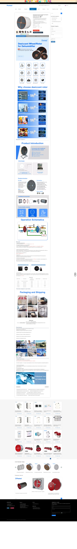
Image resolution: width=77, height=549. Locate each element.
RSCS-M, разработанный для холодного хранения (38, 439)
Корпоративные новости (36, 507)
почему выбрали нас (35, 503)
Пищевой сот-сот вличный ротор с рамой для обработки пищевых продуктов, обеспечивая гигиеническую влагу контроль (38, 411)
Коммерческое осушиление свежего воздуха (57, 425)
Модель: (34, 24)
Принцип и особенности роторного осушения (38, 491)
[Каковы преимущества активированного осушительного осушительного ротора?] (54, 484)
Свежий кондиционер (23, 503)
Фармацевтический (22, 506)
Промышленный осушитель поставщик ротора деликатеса (36, 389)
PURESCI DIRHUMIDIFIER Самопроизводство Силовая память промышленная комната (57, 411)
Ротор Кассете (9, 504)
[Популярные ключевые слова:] (37, 5)
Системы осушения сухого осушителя (22, 395)
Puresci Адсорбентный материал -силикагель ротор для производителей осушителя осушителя (38, 454)
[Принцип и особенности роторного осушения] (38, 484)
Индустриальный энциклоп (36, 508)
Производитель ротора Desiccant (21, 392)
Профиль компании (31, 36)
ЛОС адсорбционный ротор (11, 505)
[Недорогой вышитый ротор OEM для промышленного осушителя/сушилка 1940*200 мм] (19, 448)
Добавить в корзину (38, 32)
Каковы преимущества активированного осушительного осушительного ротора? (53, 494)
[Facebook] (58, 5)
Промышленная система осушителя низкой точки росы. (30, 472)
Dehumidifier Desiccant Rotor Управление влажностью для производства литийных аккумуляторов (57, 454)
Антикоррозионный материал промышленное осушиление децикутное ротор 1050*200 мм (38, 472)
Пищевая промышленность (24, 507)
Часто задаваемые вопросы (42, 36)
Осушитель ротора (9, 503)
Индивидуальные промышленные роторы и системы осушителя (28, 454)
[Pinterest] (13, 508)
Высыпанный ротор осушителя (21, 393)
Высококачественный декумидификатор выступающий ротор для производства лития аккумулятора (56, 439)
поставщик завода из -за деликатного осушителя (34, 392)
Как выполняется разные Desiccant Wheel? (21, 493)
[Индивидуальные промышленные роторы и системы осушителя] (29, 448)
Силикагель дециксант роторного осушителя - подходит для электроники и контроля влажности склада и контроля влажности (19, 425)
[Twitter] (9, 508)
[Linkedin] (59, 5)
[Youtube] (11, 508)
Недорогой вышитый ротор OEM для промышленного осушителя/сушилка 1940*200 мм (19, 454)
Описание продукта (21, 36)
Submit (53, 41)
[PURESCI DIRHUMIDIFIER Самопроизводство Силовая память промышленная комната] (57, 405)
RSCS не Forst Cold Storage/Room (17, 439)
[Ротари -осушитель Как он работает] (48, 405)
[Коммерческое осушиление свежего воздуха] (57, 418)
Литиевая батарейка (23, 504)
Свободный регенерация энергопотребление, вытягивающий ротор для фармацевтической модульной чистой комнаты (21, 472)
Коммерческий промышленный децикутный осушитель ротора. (35, 393)
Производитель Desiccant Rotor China (22, 389)
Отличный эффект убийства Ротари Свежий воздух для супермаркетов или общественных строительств (56, 472)
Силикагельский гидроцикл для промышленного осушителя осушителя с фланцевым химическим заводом (48, 454)
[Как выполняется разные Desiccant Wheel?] (22, 484)
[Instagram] (12, 508)
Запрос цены (36, 30)
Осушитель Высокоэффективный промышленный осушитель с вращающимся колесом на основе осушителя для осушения (28, 411)
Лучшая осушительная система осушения (34, 395)
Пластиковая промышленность (24, 505)
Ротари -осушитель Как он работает (47, 411)
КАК (25, 439)
